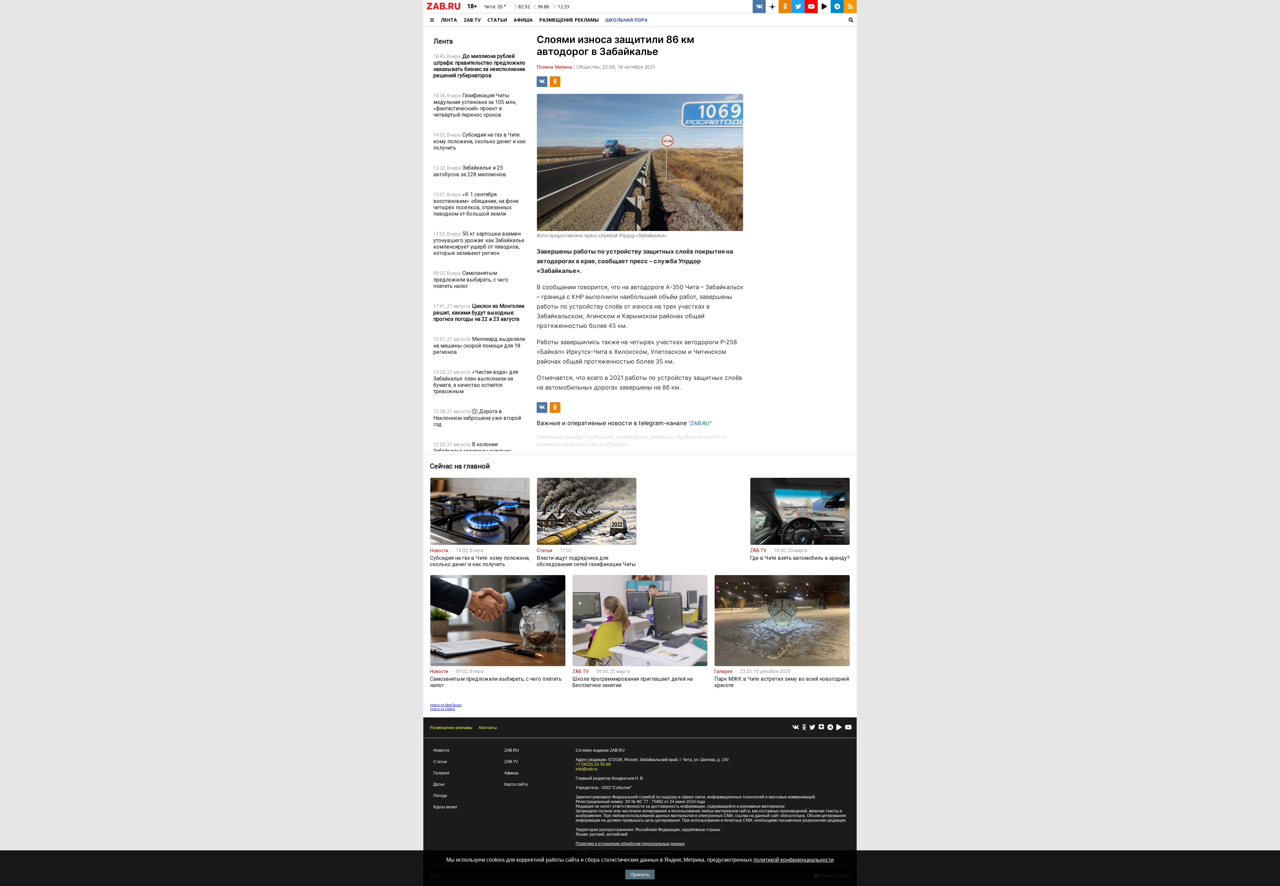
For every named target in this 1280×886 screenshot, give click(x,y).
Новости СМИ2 (442, 709)
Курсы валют (445, 807)
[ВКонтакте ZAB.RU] (759, 6)
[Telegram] (830, 727)
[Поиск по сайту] (754, 19)
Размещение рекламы (451, 727)
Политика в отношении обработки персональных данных (630, 843)
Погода (440, 795)
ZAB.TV (472, 20)
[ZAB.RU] (443, 8)
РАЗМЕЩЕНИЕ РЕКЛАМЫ (569, 20)
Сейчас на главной (460, 466)
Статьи (497, 20)
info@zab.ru (587, 769)
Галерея (441, 773)
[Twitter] (812, 727)
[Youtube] (848, 727)
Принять (640, 874)
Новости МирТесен (446, 705)
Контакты (488, 727)
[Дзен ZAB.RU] (772, 6)
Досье (439, 784)
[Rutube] (839, 727)
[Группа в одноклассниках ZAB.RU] (785, 6)
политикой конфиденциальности (793, 860)
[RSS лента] (850, 6)
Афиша (523, 20)
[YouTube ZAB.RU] (811, 6)
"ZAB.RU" (699, 423)
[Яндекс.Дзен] (821, 728)
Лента (449, 20)
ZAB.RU (511, 750)
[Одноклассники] (804, 727)
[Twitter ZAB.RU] (798, 6)
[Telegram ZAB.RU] (837, 6)
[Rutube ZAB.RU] (824, 6)
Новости (441, 750)
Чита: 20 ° (495, 6)
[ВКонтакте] (796, 727)
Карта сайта (516, 784)
